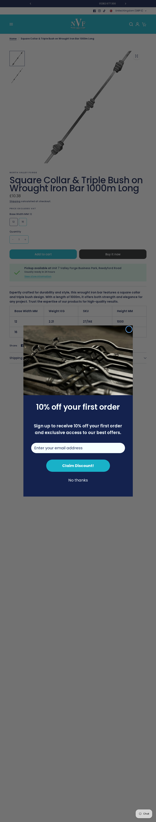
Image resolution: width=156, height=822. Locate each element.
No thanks (78, 480)
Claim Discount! (78, 465)
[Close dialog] (129, 329)
